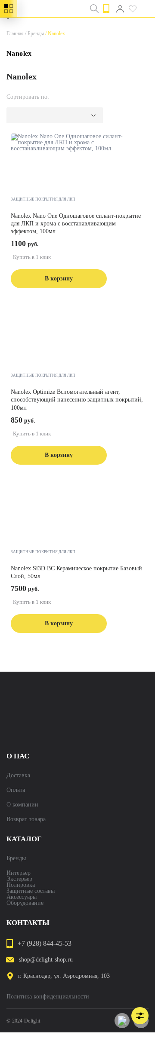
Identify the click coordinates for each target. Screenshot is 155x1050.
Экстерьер (19, 879)
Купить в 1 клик (32, 257)
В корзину (59, 278)
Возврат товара (26, 819)
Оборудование (24, 903)
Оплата (15, 790)
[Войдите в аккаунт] (119, 8)
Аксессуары (21, 897)
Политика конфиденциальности (47, 997)
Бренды (34, 33)
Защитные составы (30, 891)
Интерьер (18, 873)
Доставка (18, 776)
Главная (15, 33)
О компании (22, 805)
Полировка (20, 885)
